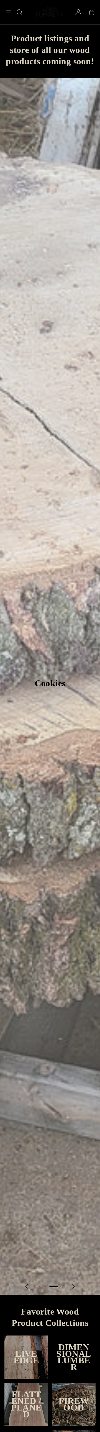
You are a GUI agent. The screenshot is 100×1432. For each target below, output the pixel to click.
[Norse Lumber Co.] (50, 12)
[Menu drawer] (8, 12)
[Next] (73, 1286)
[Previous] (26, 1286)
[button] (19, 12)
